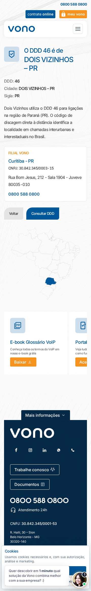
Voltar (13, 213)
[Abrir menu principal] (78, 29)
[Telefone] (73, 450)
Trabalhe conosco (31, 469)
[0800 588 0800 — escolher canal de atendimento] (39, 500)
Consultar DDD (42, 213)
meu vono (76, 14)
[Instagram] (30, 450)
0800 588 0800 (73, 4)
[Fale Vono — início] (21, 29)
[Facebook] (16, 450)
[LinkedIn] (44, 450)
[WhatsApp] (59, 450)
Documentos (26, 484)
